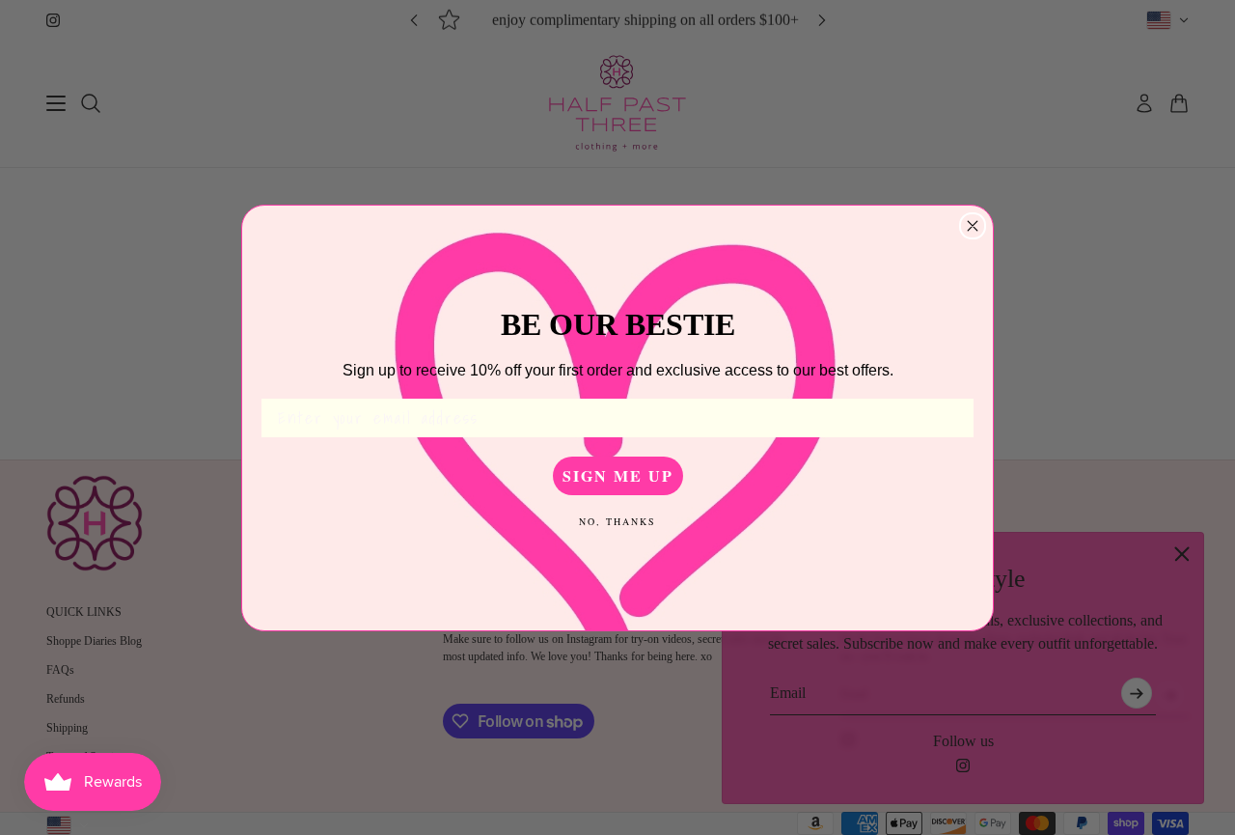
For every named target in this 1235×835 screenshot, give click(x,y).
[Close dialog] (972, 225)
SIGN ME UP (618, 475)
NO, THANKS (617, 521)
